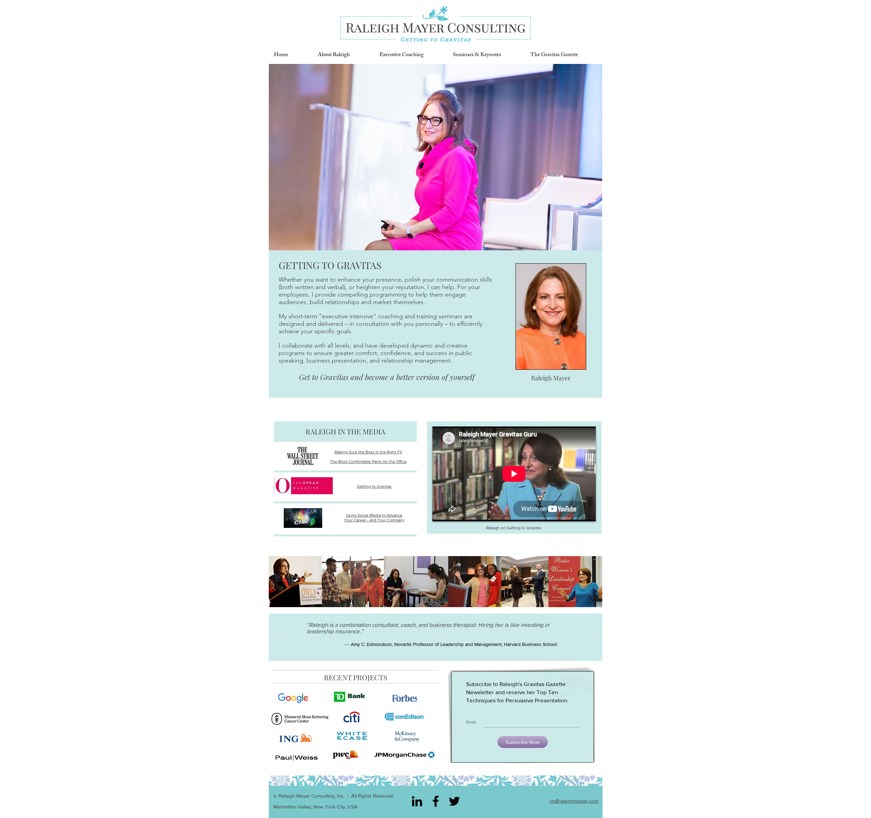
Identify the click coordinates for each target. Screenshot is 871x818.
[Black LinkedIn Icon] (417, 801)
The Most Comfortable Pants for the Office (368, 461)
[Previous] (278, 637)
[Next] (593, 637)
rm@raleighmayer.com (573, 801)
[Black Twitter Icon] (454, 801)
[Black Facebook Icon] (435, 801)
